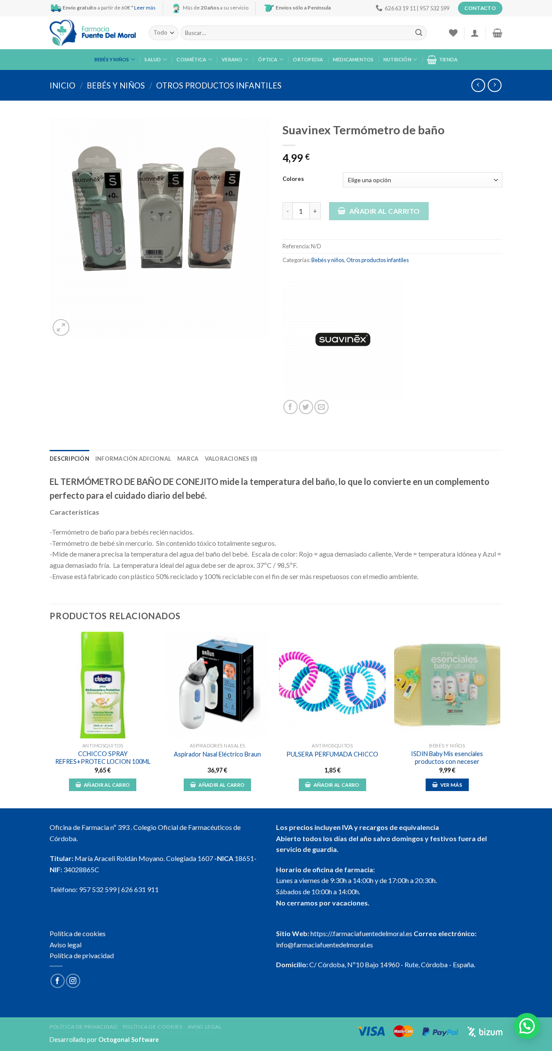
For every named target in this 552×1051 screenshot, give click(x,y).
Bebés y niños (111, 59)
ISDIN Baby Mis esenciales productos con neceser (447, 758)
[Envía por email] (321, 407)
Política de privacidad (82, 955)
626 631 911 (140, 889)
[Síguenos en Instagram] (73, 981)
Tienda (448, 59)
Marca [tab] (187, 458)
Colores (293, 179)
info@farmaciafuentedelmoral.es (324, 944)
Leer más (145, 7)
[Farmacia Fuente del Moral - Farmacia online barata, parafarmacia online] (93, 33)
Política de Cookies (152, 1026)
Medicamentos (353, 59)
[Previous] (50, 719)
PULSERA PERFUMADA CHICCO (332, 754)
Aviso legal (66, 944)
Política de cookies (78, 933)
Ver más (451, 785)
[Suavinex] (342, 339)
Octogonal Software (128, 1039)
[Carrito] (497, 32)
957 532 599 (97, 889)
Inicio (62, 85)
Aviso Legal (205, 1026)
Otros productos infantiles (219, 85)
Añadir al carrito (384, 211)
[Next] (499, 719)
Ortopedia (308, 59)
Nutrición (397, 59)
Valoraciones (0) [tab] (231, 458)
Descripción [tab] (69, 458)
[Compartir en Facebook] (290, 407)
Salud (152, 59)
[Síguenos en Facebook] (57, 981)
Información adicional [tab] (133, 458)
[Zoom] (61, 327)
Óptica (267, 59)
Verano (232, 59)
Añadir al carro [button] (107, 785)
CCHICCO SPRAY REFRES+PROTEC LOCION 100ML (103, 758)
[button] (527, 1026)
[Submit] (418, 32)
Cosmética (191, 59)
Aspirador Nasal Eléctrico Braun (217, 754)
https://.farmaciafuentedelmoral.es (361, 933)
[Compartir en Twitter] (306, 407)
